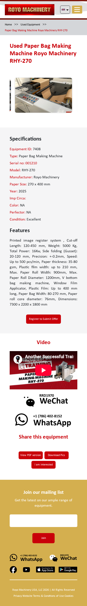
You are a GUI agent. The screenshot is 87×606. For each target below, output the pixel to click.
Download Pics (56, 455)
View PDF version (30, 455)
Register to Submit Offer (43, 319)
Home (8, 24)
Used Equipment (30, 24)
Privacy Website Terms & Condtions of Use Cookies (43, 596)
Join (43, 538)
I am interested (44, 464)
